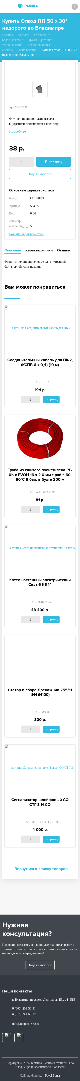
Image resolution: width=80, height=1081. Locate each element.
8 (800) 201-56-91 (24, 1008)
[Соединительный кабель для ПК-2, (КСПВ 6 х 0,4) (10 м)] (40, 328)
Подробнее (17, 131)
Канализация (27, 50)
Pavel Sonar (52, 1075)
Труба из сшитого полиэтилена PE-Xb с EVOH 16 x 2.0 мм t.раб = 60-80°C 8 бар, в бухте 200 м (40, 475)
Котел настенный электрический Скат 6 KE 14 (40, 582)
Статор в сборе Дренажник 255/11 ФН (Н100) (40, 692)
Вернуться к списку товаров (41, 869)
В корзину (53, 162)
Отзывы (63, 250)
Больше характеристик (26, 234)
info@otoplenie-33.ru (26, 1023)
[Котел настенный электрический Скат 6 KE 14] (40, 548)
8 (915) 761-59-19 (24, 1013)
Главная (7, 35)
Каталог (23, 35)
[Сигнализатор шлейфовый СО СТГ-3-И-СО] (40, 768)
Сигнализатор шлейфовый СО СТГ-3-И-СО (40, 802)
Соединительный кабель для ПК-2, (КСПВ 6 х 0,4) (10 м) (40, 362)
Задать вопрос (40, 174)
